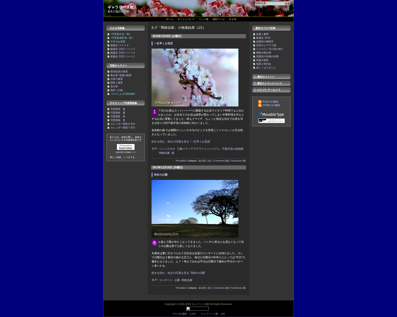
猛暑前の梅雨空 (265, 41)
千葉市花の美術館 (232, 148)
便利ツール (219, 19)
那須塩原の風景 (119, 71)
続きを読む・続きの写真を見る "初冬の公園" (179, 272)
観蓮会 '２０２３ (119, 45)
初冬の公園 (160, 174)
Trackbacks (236, 160)
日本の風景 (116, 79)
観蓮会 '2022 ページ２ (122, 56)
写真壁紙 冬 (117, 120)
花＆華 (114, 86)
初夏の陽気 (262, 60)
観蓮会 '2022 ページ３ (122, 52)
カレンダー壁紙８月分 (122, 123)
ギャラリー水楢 (121, 7)
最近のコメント (266, 76)
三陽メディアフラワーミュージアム (198, 148)
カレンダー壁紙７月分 (122, 127)
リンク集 (204, 19)
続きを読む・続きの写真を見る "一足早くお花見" (181, 141)
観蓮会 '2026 (263, 37)
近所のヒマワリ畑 (266, 45)
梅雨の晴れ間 (263, 52)
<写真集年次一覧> (120, 34)
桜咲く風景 (116, 82)
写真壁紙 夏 (117, 112)
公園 (177, 280)
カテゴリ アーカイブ (268, 90)
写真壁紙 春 (117, 109)
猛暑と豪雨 (262, 34)
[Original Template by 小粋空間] (271, 121)
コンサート (165, 280)
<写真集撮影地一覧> (121, 37)
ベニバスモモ (167, 148)
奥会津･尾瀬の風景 (121, 75)
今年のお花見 (117, 41)
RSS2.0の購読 (270, 101)
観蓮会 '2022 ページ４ (122, 49)
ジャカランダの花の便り (269, 49)
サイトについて (186, 19)
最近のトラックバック (269, 83)
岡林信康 (164, 152)
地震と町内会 (263, 63)
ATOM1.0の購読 (271, 105)
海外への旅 (116, 90)
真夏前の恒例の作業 (267, 56)
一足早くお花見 (163, 43)
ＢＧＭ (232, 19)
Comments (219, 160)
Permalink (181, 160)
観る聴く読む (205, 160)
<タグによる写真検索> (123, 93)
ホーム (169, 19)
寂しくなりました (266, 67)
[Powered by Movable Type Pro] (271, 113)
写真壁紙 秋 (117, 116)
